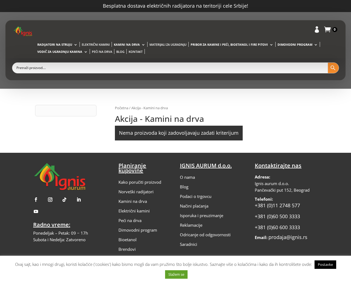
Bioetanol (127, 239)
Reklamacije (191, 225)
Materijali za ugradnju (167, 45)
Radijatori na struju (54, 45)
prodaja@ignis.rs (287, 237)
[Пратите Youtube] (36, 211)
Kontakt (136, 52)
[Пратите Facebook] (36, 199)
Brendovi (127, 249)
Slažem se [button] (176, 274)
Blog (120, 52)
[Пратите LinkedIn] (78, 199)
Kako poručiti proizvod (139, 182)
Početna (121, 107)
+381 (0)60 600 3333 (277, 227)
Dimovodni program (295, 45)
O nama (187, 177)
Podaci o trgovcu (195, 196)
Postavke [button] (325, 264)
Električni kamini (96, 45)
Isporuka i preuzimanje (201, 215)
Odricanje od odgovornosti (205, 234)
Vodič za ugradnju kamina (59, 52)
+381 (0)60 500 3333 (277, 216)
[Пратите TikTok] (64, 199)
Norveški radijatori (136, 191)
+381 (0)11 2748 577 (277, 205)
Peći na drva (102, 52)
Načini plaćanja (194, 206)
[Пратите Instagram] (50, 199)
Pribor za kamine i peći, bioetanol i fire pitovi (229, 45)
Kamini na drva (127, 45)
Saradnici (188, 244)
